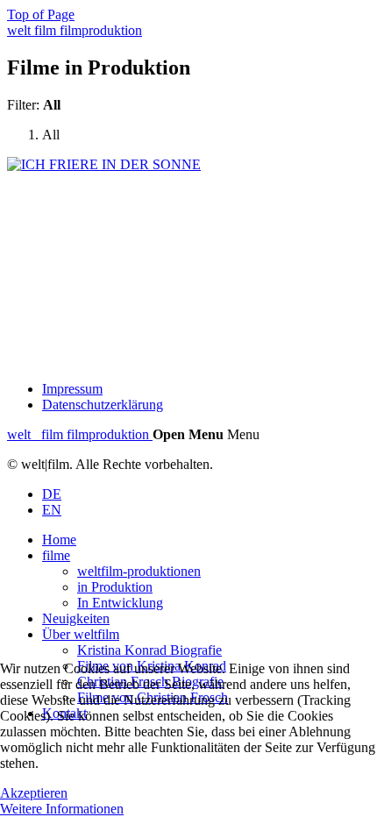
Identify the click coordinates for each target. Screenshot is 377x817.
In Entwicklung (120, 602)
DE (51, 494)
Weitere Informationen (62, 808)
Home (59, 539)
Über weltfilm (80, 634)
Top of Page (41, 14)
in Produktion (115, 586)
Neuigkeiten (76, 618)
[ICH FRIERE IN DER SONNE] (104, 164)
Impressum (72, 388)
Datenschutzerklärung (102, 404)
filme (56, 555)
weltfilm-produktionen (139, 571)
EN (51, 509)
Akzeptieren (34, 792)
